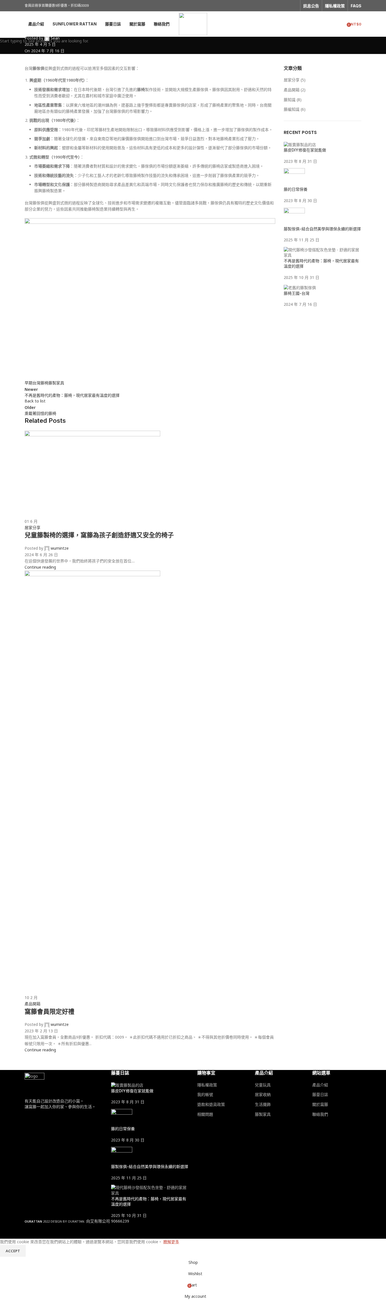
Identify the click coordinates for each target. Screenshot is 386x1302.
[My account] (320, 24)
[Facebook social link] (286, 5)
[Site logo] (193, 23)
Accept (13, 1250)
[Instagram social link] (293, 5)
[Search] (330, 24)
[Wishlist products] (340, 24)
